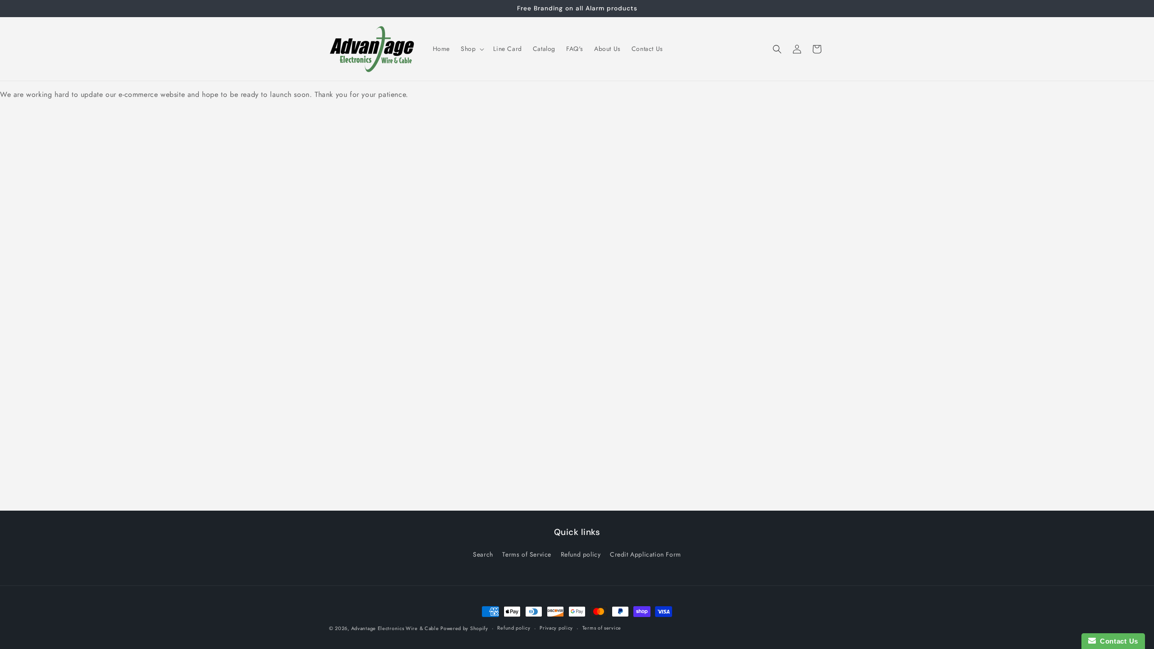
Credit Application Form (645, 554)
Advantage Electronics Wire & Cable (396, 628)
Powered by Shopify (464, 628)
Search (483, 554)
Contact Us (1117, 641)
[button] (471, 48)
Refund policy (581, 554)
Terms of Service (526, 554)
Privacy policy (556, 627)
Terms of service (601, 627)
